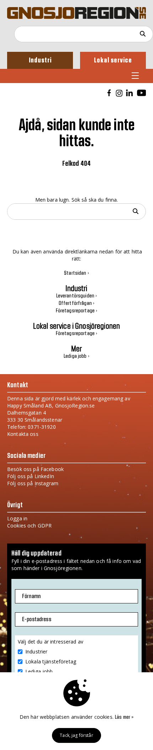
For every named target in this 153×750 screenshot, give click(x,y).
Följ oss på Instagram (32, 483)
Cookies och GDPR (29, 525)
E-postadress (36, 619)
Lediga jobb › (76, 356)
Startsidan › (76, 273)
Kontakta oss (22, 434)
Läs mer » (124, 717)
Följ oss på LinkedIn (30, 476)
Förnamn (31, 596)
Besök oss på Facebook (35, 469)
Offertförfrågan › (76, 303)
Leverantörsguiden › (76, 296)
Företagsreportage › (76, 310)
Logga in (17, 518)
